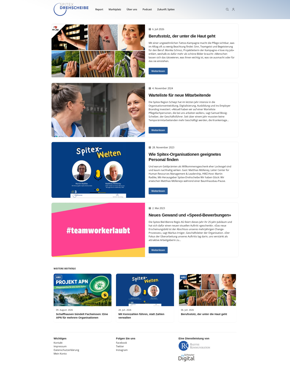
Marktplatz (115, 9)
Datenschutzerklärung (66, 350)
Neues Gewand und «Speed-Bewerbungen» (190, 215)
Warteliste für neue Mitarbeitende (180, 95)
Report (99, 9)
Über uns (132, 9)
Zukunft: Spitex (166, 9)
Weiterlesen (158, 71)
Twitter (120, 346)
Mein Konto (60, 353)
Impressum (60, 346)
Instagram (122, 350)
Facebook (121, 342)
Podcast (147, 9)
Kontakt (58, 342)
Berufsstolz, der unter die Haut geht (182, 36)
